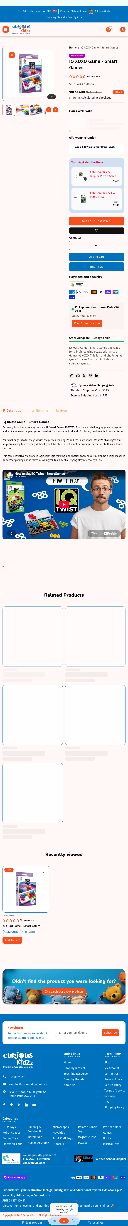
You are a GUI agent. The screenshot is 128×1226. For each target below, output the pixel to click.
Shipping (75, 97)
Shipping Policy (114, 1107)
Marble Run (35, 1137)
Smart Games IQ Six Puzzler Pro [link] (102, 195)
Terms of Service (115, 1090)
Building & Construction (36, 1129)
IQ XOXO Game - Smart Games (99, 47)
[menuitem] (76, 1062)
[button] (108, 29)
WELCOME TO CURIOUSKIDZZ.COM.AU (64, 2)
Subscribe (110, 1032)
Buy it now (96, 266)
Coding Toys (10, 1138)
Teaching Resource (76, 1073)
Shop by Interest (74, 1068)
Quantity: (75, 237)
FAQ (106, 1102)
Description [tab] (15, 410)
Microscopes (61, 1127)
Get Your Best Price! (96, 221)
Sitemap (109, 1096)
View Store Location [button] (87, 323)
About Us (69, 1085)
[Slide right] (55, 109)
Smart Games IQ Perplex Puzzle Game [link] (103, 174)
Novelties (59, 1132)
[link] (83, 176)
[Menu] (5, 29)
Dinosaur (58, 1144)
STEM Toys (9, 1127)
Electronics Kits (12, 1144)
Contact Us (111, 1073)
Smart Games (77, 56)
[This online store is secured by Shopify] (76, 287)
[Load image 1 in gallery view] (8, 110)
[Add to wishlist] (96, 230)
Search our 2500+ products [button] (66, 991)
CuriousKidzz (30, 1215)
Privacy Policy (113, 1079)
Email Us (97, 1222)
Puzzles (82, 1142)
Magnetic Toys (87, 1137)
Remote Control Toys (88, 1129)
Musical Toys (111, 1144)
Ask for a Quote (102, 11)
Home (73, 47)
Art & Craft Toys (63, 1138)
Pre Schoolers (112, 1127)
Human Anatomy (38, 1142)
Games (107, 1132)
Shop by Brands (74, 1079)
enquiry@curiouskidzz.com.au (28, 1084)
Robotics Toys (11, 1132)
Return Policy (112, 1085)
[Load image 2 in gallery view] (22, 110)
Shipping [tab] (41, 410)
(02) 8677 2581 (17, 1077)
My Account (111, 1068)
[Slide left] (48, 109)
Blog (107, 1062)
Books (107, 1138)
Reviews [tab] (62, 410)
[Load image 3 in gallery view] (36, 110)
